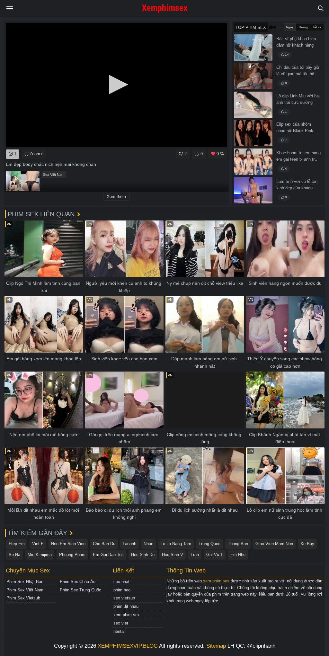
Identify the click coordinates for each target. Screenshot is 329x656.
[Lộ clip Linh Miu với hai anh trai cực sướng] (253, 105)
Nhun (148, 543)
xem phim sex (126, 614)
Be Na (14, 554)
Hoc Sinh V (172, 554)
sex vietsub (124, 598)
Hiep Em (17, 543)
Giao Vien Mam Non (274, 543)
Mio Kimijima (40, 554)
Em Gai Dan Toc (108, 554)
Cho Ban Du (104, 543)
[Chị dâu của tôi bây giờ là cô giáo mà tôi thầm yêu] (253, 76)
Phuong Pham (72, 554)
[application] (116, 85)
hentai (119, 631)
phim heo (121, 590)
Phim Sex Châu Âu (77, 581)
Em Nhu (237, 554)
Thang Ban (238, 543)
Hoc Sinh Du (143, 554)
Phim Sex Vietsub (23, 598)
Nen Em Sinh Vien (68, 543)
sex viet (120, 623)
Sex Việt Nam (53, 174)
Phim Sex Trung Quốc (80, 590)
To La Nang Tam (176, 543)
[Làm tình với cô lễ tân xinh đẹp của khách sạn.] (253, 190)
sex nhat (121, 581)
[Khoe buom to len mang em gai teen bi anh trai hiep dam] (253, 161)
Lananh (129, 543)
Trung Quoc (209, 543)
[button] (116, 84)
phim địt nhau (125, 606)
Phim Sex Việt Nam (24, 590)
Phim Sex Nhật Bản (24, 581)
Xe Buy (307, 543)
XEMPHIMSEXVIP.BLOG (128, 646)
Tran (195, 554)
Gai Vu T (214, 554)
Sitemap (216, 646)
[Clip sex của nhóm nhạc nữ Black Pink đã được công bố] (253, 133)
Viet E (38, 543)
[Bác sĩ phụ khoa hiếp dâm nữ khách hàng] (253, 47)
